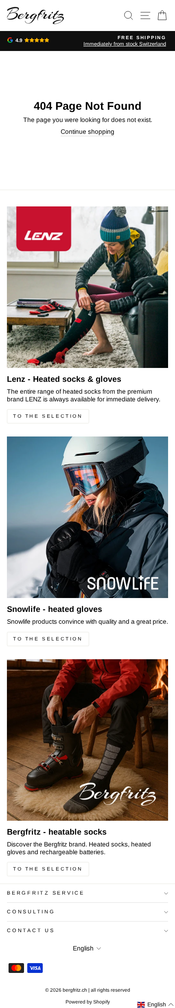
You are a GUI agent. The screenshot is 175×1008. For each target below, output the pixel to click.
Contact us (31, 930)
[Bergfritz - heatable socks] (87, 740)
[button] (155, 1004)
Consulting (31, 912)
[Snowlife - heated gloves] (87, 517)
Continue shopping (87, 131)
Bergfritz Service (46, 893)
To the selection (48, 416)
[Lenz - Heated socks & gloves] (87, 287)
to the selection (48, 869)
